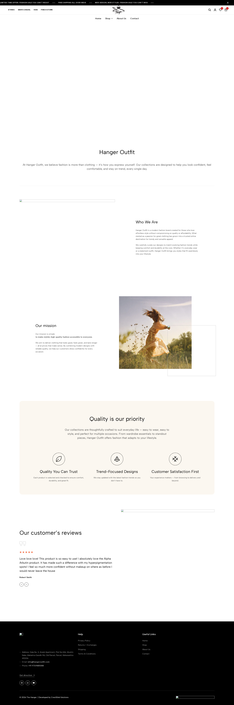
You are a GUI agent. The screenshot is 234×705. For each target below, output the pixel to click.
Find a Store (47, 10)
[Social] (22, 683)
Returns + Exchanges (87, 645)
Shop (107, 18)
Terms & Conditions (87, 654)
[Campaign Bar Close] (229, 2)
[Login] (215, 10)
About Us (121, 18)
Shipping (82, 649)
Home (98, 18)
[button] (220, 10)
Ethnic (11, 10)
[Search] (209, 10)
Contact (134, 18)
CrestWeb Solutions (60, 697)
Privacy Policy (84, 641)
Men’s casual (24, 10)
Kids (36, 10)
